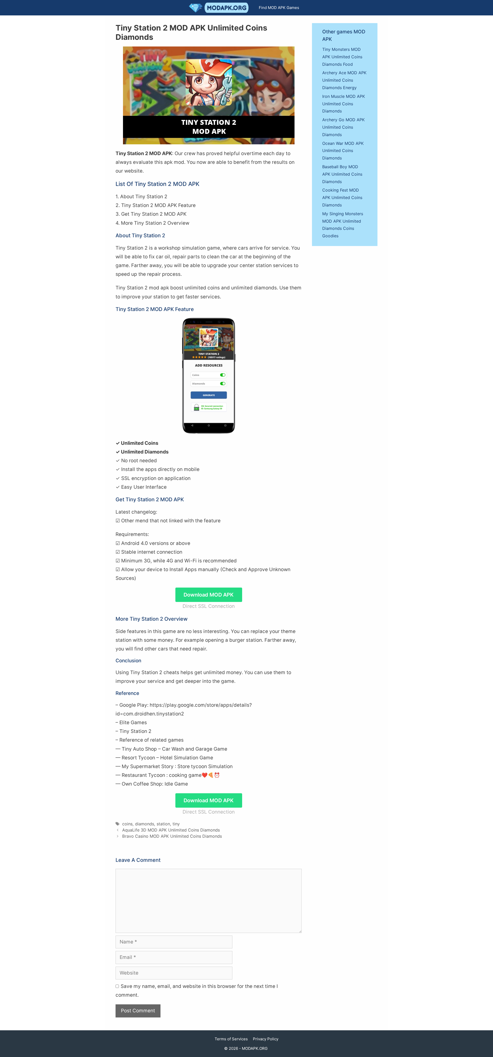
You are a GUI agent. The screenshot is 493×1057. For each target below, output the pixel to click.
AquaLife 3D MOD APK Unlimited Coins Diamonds (171, 830)
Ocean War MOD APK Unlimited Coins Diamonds (343, 151)
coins (127, 823)
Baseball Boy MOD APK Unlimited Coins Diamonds (342, 174)
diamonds (144, 823)
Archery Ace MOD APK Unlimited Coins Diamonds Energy (344, 80)
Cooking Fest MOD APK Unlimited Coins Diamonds (342, 197)
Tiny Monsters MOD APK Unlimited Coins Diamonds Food (342, 57)
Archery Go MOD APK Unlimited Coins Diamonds (343, 127)
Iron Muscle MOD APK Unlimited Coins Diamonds (343, 104)
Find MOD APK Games (279, 7)
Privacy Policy (265, 1038)
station (163, 823)
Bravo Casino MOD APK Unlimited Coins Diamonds (172, 836)
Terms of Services (231, 1038)
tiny (176, 823)
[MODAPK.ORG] (220, 7)
